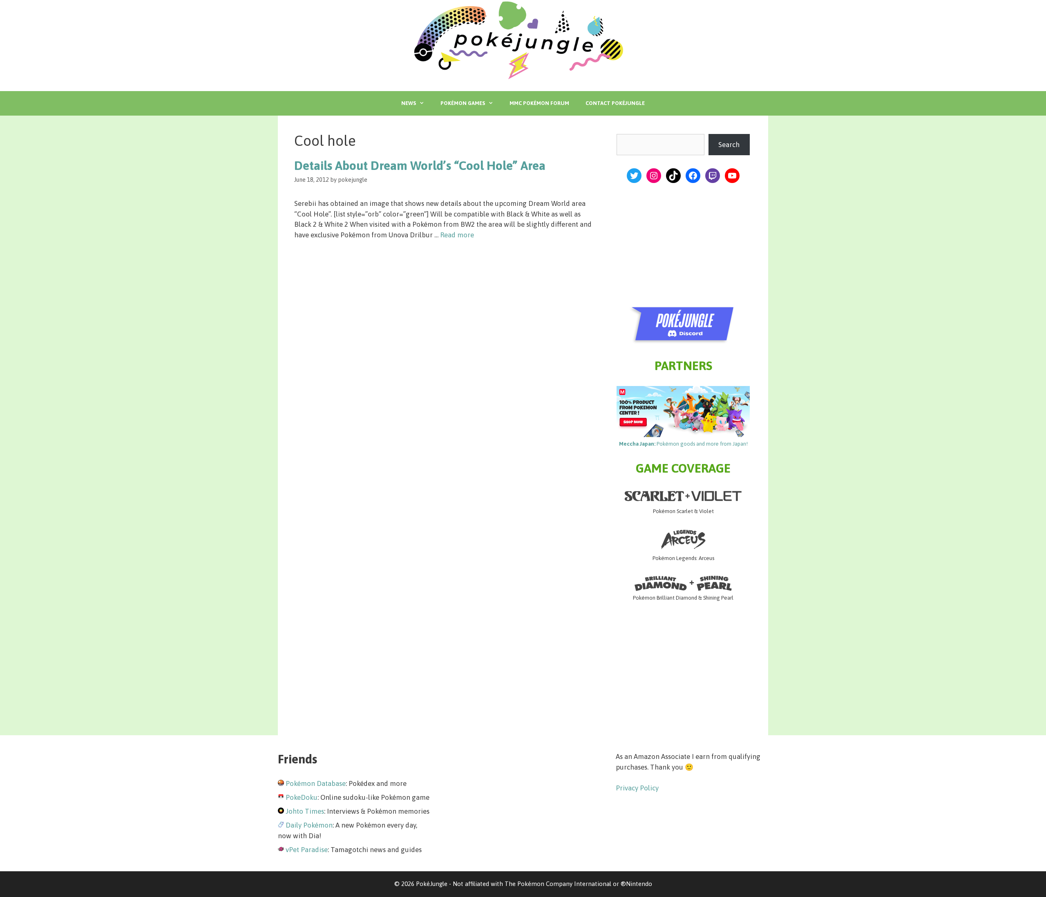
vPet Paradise (307, 850)
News (408, 103)
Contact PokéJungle (615, 103)
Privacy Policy (637, 788)
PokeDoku (301, 797)
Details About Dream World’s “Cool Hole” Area (419, 165)
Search (729, 145)
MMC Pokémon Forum (539, 103)
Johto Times (305, 811)
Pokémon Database (316, 783)
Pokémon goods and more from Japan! (683, 444)
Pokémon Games (462, 103)
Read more (457, 235)
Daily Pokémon (309, 825)
